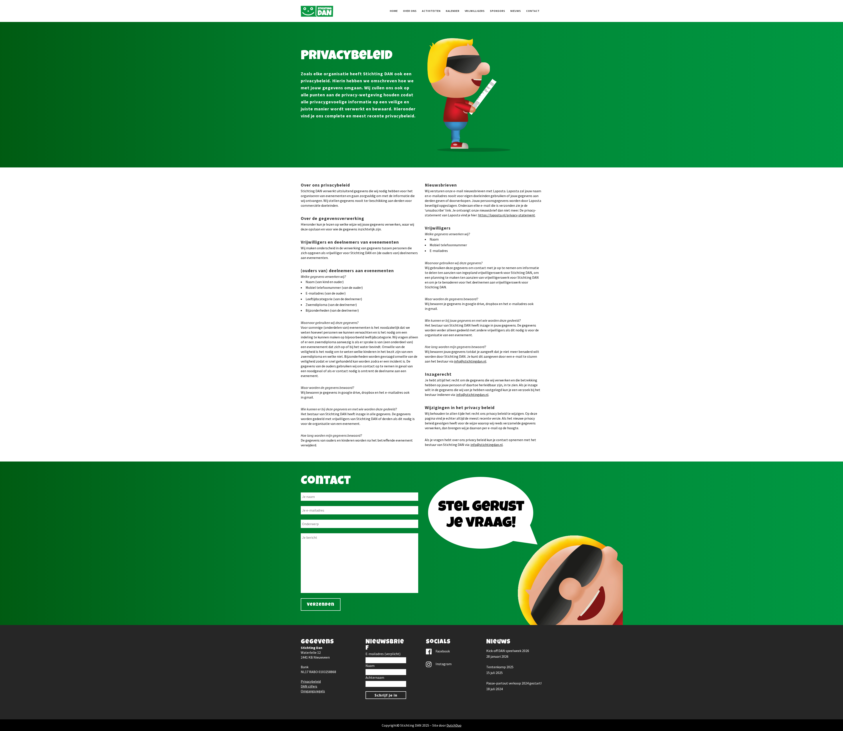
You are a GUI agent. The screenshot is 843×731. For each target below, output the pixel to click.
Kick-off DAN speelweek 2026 (507, 650)
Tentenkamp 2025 (499, 667)
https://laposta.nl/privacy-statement (506, 215)
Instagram (444, 664)
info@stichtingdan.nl (470, 361)
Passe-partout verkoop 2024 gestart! (514, 683)
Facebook (443, 651)
